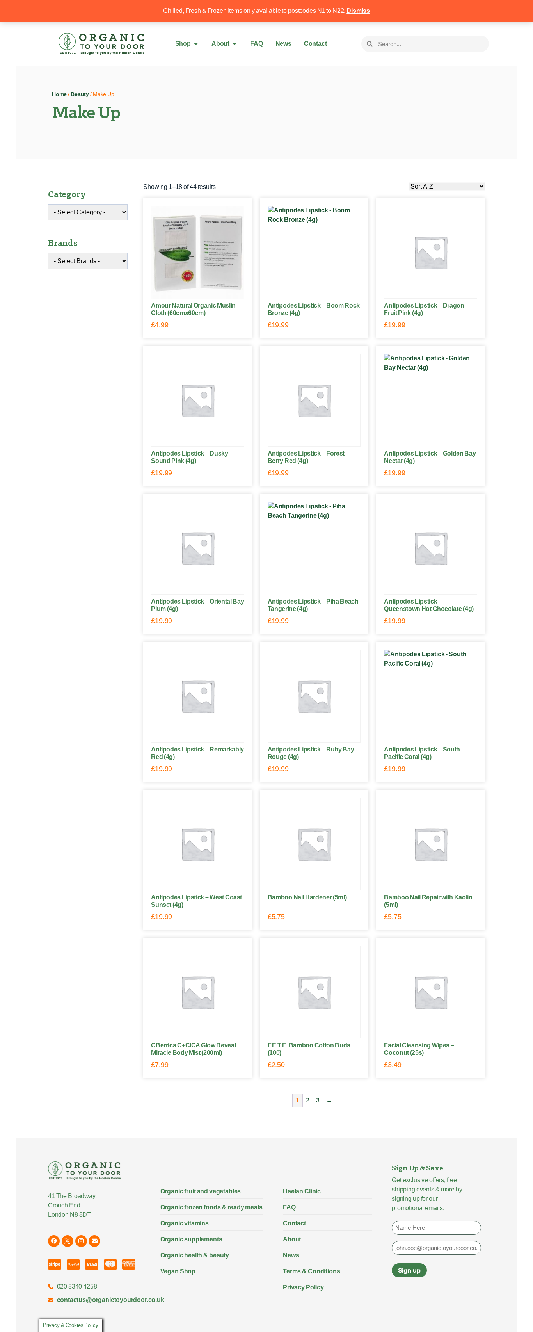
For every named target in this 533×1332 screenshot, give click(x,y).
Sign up (409, 1270)
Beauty (80, 94)
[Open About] (234, 43)
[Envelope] (94, 1241)
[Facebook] (54, 1241)
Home (59, 94)
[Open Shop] (196, 43)
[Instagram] (81, 1241)
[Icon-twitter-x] (67, 1241)
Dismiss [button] (358, 10)
